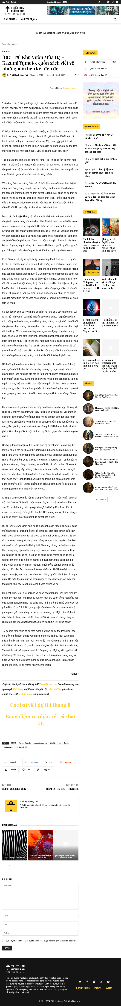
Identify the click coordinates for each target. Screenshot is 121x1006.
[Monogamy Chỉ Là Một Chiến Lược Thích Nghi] (88, 408)
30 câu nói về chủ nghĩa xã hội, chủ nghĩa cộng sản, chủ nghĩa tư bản (109, 365)
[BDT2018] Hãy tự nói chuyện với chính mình (40, 857)
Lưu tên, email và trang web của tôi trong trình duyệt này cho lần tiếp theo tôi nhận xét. (41, 941)
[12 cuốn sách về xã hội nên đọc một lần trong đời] (91, 347)
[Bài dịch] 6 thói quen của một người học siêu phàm (99, 173)
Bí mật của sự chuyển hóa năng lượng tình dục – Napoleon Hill (90, 325)
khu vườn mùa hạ (40, 743)
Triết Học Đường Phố (19, 75)
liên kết (52, 743)
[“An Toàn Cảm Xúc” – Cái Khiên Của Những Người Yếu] (88, 435)
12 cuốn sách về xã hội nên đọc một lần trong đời (91, 364)
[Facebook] (104, 2)
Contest (15, 44)
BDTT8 (13, 743)
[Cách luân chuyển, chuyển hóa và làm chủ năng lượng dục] (91, 227)
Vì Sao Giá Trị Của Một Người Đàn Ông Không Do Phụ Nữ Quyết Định (106, 475)
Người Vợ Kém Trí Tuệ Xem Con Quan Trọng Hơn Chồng (100, 197)
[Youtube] (117, 2)
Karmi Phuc (55, 689)
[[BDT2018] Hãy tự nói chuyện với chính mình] (40, 845)
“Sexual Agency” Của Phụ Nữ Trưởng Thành (105, 422)
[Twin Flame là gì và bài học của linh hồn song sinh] (110, 267)
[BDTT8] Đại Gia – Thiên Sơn (62, 788)
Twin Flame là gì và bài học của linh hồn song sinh (109, 284)
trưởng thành (8, 747)
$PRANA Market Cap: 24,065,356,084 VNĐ (60, 32)
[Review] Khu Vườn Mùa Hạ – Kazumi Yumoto (66, 857)
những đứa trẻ (64, 743)
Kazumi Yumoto (25, 743)
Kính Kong (26, 694)
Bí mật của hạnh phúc (14, 788)
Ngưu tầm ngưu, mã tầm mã (14, 858)
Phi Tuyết (18, 689)
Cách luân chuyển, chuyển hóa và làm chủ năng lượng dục (91, 245)
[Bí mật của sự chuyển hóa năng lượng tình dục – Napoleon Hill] (91, 307)
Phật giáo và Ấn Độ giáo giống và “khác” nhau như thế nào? (109, 245)
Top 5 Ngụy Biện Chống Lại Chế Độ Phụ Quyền (106, 396)
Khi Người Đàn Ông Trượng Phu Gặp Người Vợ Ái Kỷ (106, 448)
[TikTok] (112, 2)
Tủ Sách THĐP (22, 747)
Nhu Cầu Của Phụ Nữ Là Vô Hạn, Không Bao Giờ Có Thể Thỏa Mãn (106, 461)
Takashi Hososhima (70, 88)
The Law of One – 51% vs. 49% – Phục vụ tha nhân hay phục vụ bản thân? (101, 148)
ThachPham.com (48, 684)
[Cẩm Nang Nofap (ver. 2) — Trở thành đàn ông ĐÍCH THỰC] (91, 267)
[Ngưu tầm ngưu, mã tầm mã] (14, 845)
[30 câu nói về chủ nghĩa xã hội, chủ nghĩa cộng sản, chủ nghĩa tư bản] (110, 347)
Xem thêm (100, 499)
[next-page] (9, 866)
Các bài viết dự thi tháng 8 (40, 704)
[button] (115, 19)
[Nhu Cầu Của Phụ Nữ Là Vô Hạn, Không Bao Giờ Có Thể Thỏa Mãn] (88, 461)
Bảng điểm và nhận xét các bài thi (40, 719)
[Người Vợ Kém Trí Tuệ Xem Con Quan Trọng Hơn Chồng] (88, 487)
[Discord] (99, 2)
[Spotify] (108, 2)
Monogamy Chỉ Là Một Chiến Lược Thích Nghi (107, 409)
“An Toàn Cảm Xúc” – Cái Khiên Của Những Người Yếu (106, 435)
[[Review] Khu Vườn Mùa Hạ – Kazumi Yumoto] (65, 845)
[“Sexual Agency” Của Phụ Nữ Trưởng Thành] (88, 421)
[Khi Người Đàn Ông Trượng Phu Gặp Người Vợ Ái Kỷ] (88, 448)
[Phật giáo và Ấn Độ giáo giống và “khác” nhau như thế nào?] (110, 227)
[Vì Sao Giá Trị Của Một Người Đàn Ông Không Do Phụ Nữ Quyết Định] (88, 474)
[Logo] (15, 967)
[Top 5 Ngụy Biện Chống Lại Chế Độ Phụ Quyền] (88, 395)
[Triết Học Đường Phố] (4, 75)
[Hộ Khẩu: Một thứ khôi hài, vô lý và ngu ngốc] (110, 307)
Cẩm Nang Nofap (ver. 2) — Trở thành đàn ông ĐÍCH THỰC (91, 285)
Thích (113, 62)
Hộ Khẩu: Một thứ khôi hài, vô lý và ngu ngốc (110, 322)
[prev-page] (4, 866)
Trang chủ (6, 44)
